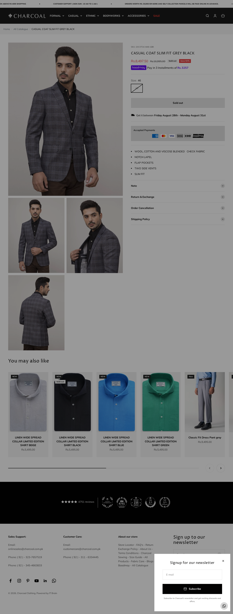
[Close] (223, 561)
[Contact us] (224, 606)
